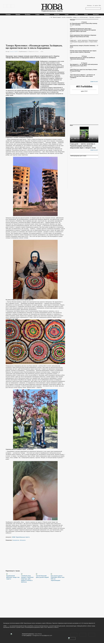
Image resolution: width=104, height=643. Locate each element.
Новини (18, 14)
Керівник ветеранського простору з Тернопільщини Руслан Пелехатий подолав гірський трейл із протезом (83, 30)
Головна (8, 14)
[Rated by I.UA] (71, 638)
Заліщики (23, 540)
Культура (56, 14)
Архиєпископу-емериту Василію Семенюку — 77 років (84, 46)
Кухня (86, 14)
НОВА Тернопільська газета (21, 537)
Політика (27, 14)
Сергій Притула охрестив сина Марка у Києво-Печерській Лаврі (83, 70)
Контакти (96, 14)
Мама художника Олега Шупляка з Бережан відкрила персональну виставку (83, 36)
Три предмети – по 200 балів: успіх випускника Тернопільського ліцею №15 (84, 65)
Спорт (66, 14)
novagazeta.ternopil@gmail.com (42, 635)
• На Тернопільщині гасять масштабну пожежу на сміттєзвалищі (57, 17)
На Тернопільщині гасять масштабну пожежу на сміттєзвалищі (83, 24)
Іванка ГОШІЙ (14, 51)
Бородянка (15, 540)
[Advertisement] (35, 30)
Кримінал (47, 14)
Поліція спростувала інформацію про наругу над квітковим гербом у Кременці (83, 51)
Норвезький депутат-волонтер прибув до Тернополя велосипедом (82, 58)
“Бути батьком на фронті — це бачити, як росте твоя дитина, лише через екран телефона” (82, 76)
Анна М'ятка (38, 634)
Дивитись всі (94, 81)
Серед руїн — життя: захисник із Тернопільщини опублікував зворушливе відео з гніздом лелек (84, 41)
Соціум (37, 14)
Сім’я (76, 14)
